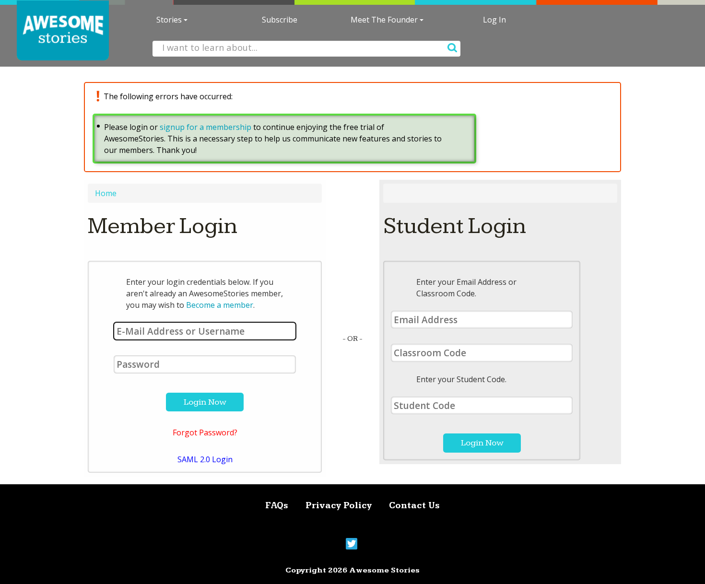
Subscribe (279, 19)
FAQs (276, 506)
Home (106, 193)
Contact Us (414, 506)
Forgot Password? (205, 432)
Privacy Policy (339, 506)
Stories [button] (170, 19)
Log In (494, 19)
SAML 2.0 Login (205, 459)
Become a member (219, 305)
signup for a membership (205, 127)
